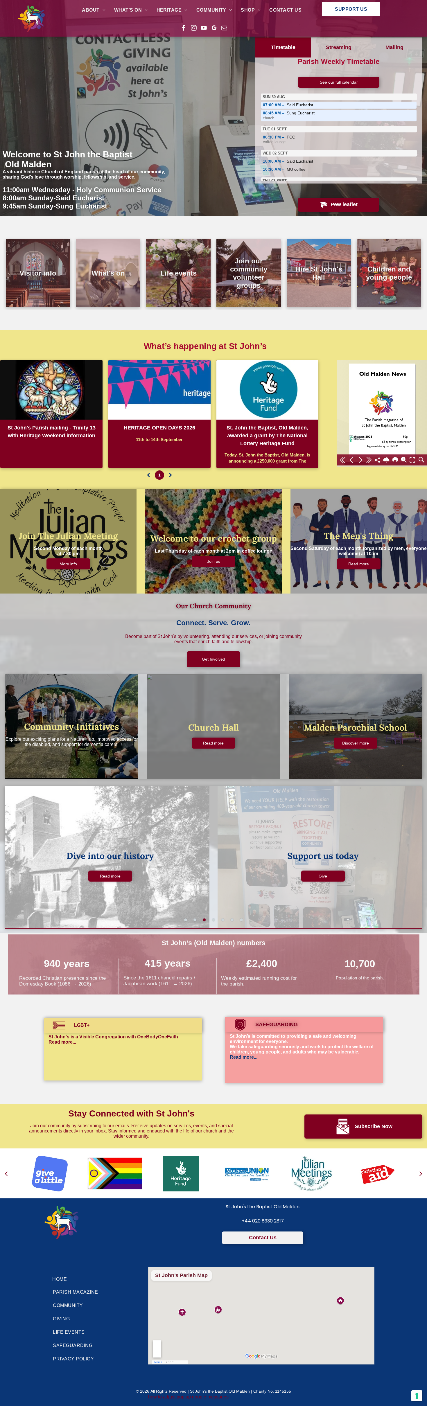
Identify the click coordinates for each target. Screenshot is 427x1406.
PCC (279, 139)
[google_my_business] (214, 29)
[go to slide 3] (204, 919)
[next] (421, 1173)
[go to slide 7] (241, 919)
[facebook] (183, 29)
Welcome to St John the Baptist (67, 154)
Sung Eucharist (289, 115)
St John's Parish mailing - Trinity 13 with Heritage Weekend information (52, 431)
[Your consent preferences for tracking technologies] (416, 1395)
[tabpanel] (338, 120)
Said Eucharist (288, 105)
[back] (6, 1173)
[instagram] (193, 29)
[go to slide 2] (194, 919)
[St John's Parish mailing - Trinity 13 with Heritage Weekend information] (51, 390)
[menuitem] (94, 10)
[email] (224, 29)
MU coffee (284, 169)
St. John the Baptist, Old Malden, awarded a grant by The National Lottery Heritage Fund (267, 435)
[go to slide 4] (213, 919)
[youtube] (204, 29)
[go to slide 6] (232, 919)
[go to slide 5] (222, 919)
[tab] (283, 47)
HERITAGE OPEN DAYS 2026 (159, 428)
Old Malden (27, 164)
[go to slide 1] (185, 919)
